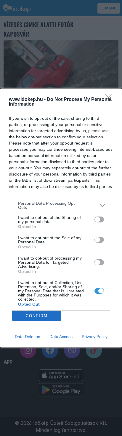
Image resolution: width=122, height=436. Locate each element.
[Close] (110, 99)
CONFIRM (37, 316)
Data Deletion (27, 336)
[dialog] (61, 218)
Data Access (61, 336)
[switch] (99, 219)
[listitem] (61, 205)
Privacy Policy (94, 336)
